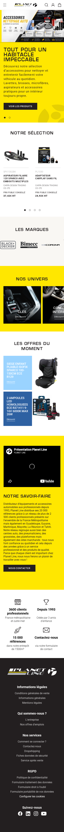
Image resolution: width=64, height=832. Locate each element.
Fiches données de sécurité (32, 755)
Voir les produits (20, 106)
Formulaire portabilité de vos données (32, 791)
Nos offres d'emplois (32, 724)
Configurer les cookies (32, 796)
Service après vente (32, 760)
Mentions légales (32, 702)
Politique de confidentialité (32, 777)
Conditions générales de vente (32, 693)
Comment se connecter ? (32, 741)
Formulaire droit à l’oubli (32, 787)
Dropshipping (32, 751)
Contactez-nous (32, 746)
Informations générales (32, 698)
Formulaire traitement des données (32, 782)
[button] (4, 5)
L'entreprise (32, 719)
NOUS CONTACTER (19, 568)
